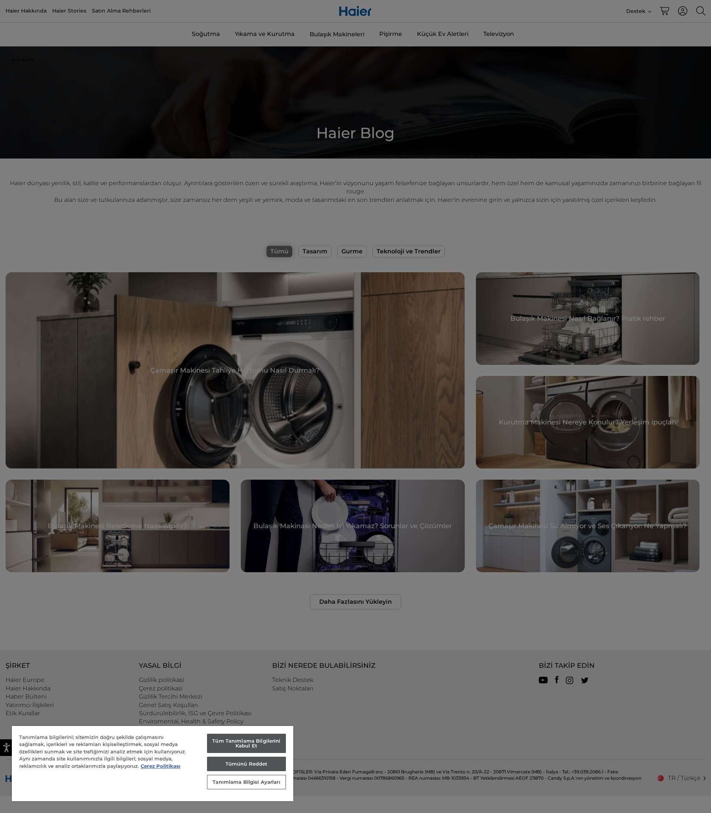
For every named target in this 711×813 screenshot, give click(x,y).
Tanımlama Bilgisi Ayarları (246, 782)
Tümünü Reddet (247, 764)
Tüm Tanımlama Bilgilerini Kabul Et (246, 743)
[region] (152, 763)
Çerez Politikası (160, 766)
